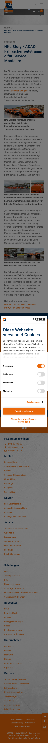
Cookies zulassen (24, 411)
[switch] (41, 374)
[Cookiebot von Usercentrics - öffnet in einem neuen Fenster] (34, 319)
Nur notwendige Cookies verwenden (24, 420)
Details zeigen (33, 402)
